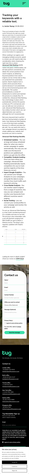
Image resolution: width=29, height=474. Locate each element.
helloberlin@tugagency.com (10, 379)
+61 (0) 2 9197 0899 (8, 400)
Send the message (14, 332)
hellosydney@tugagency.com (10, 401)
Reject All (14, 470)
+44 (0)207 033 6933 (8, 369)
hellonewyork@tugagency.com (11, 394)
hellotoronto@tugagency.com (10, 386)
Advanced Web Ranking (10, 65)
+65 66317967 (6, 407)
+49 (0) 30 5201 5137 (8, 377)
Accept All (14, 462)
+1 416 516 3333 (7, 385)
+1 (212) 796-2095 (8, 392)
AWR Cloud (20, 259)
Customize (14, 466)
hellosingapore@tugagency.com (11, 409)
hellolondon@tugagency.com (10, 371)
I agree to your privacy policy (14, 323)
